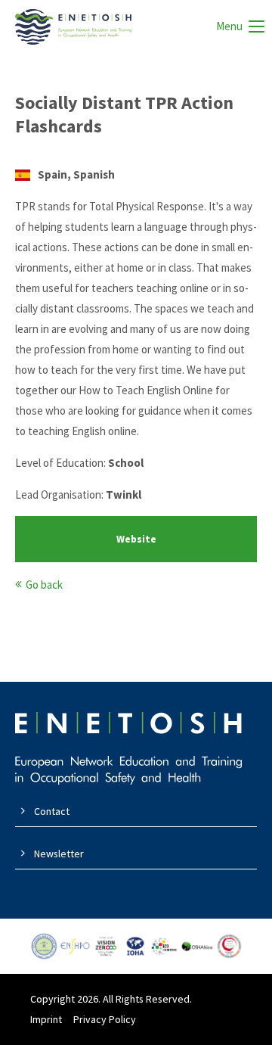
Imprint (46, 1019)
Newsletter (59, 853)
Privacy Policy (104, 1019)
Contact (52, 811)
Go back (44, 584)
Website (136, 539)
